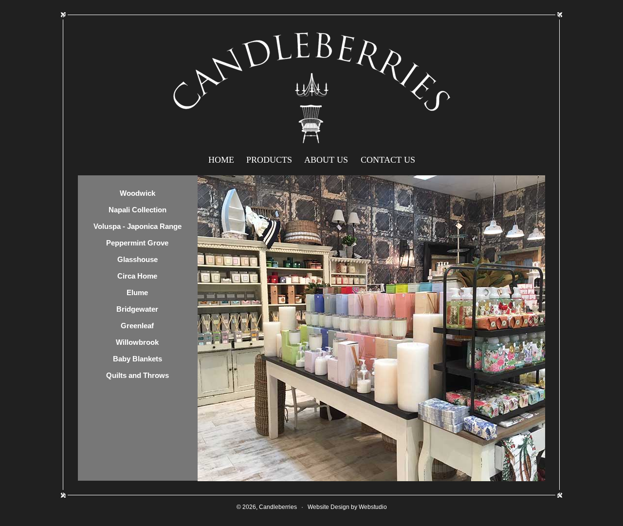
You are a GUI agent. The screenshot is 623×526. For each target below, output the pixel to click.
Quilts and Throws (137, 375)
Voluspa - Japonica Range (137, 226)
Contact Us (388, 160)
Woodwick (137, 193)
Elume (137, 292)
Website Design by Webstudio (347, 507)
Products (269, 160)
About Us (326, 160)
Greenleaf (137, 325)
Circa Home (137, 276)
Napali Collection (137, 210)
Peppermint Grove (137, 243)
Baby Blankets (137, 359)
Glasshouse (137, 259)
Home (221, 160)
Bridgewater (137, 309)
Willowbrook (137, 342)
